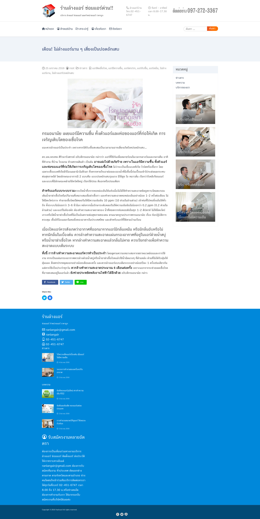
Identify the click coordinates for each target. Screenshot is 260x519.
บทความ (180, 82)
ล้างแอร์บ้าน (66, 28)
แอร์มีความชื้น (115, 68)
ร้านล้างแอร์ (59, 510)
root (71, 68)
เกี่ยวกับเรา (100, 28)
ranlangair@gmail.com (60, 329)
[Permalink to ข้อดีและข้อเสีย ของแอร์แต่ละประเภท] (48, 408)
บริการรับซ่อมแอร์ (190, 152)
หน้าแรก (49, 28)
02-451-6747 (55, 339)
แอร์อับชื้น (142, 68)
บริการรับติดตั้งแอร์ (191, 185)
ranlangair (52, 334)
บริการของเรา (183, 87)
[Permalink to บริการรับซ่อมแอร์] (195, 141)
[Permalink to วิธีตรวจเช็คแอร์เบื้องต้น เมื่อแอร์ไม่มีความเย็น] (48, 357)
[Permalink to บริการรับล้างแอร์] (195, 109)
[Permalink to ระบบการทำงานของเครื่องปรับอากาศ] (48, 372)
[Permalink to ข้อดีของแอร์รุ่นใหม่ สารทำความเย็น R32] (48, 393)
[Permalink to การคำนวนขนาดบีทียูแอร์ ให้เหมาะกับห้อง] (48, 423)
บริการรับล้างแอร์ (190, 120)
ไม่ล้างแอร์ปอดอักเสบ (63, 73)
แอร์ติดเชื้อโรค (99, 68)
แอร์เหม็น (153, 68)
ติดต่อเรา (117, 28)
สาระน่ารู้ (83, 28)
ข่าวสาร (83, 68)
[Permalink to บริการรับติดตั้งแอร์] (195, 174)
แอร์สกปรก (130, 68)
